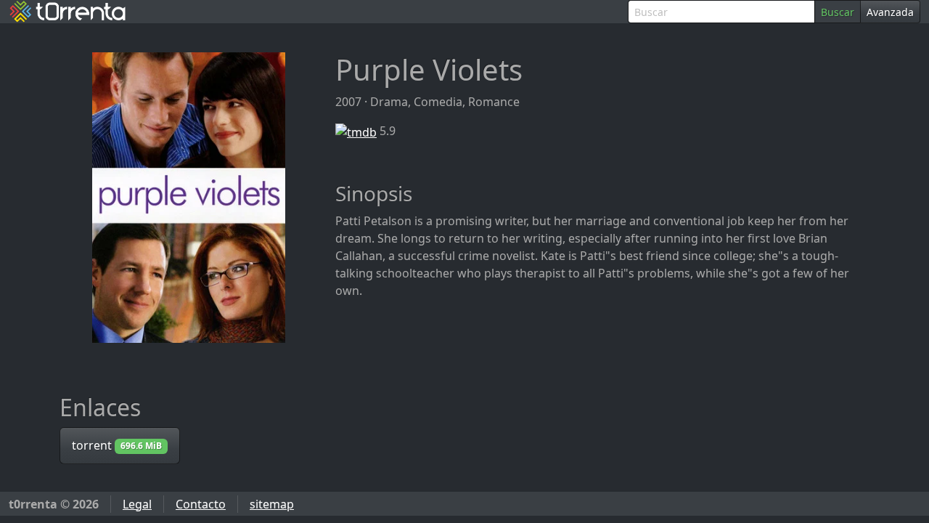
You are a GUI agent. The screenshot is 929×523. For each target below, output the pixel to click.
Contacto (201, 504)
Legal (137, 504)
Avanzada (890, 12)
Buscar (837, 12)
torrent (117, 445)
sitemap (272, 504)
